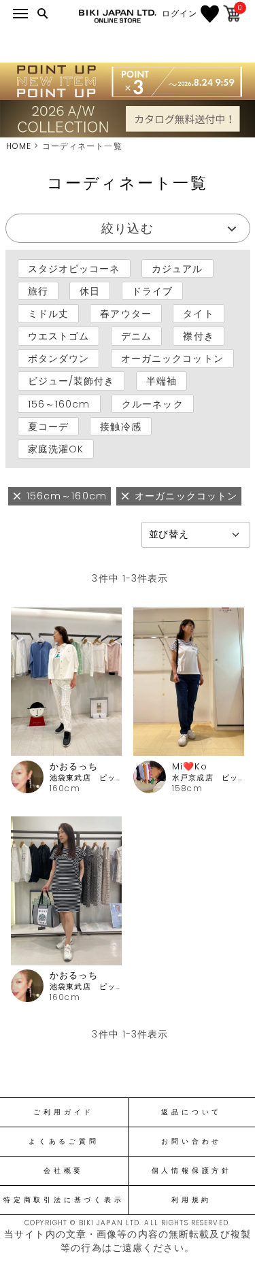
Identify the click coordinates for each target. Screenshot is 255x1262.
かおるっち (74, 766)
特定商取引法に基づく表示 (63, 1200)
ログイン (179, 13)
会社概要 (64, 1171)
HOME (18, 146)
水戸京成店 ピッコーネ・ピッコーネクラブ (208, 778)
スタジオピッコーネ (74, 268)
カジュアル (177, 268)
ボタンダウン (59, 358)
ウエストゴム (59, 336)
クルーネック (153, 403)
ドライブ (152, 291)
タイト (198, 313)
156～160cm (59, 403)
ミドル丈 (48, 313)
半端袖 (161, 381)
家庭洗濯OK (56, 449)
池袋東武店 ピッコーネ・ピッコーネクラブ (86, 778)
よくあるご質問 (64, 1141)
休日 (90, 291)
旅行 (38, 291)
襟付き (198, 336)
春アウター (126, 313)
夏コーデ (48, 426)
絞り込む (127, 228)
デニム (136, 336)
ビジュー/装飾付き (71, 381)
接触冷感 (120, 426)
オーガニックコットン (172, 358)
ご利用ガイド (63, 1112)
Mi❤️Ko (189, 766)
